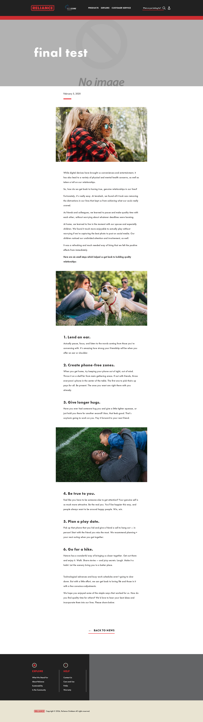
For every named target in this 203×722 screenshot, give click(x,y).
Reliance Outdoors (68, 711)
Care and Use (68, 681)
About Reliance (38, 681)
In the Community (39, 690)
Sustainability (37, 685)
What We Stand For (40, 677)
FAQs (65, 685)
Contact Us (67, 677)
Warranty (67, 690)
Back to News (104, 630)
